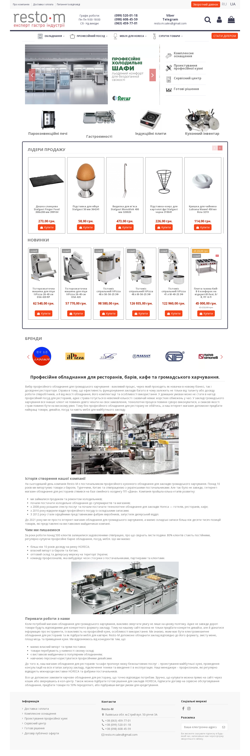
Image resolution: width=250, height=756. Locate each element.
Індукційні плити (150, 133)
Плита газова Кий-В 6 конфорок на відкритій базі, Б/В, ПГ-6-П (206, 293)
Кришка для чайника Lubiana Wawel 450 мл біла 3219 (203, 209)
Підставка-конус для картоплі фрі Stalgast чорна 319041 (164, 209)
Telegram (170, 19)
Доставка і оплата (43, 4)
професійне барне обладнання (71, 539)
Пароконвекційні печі (47, 133)
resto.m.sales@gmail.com (170, 23)
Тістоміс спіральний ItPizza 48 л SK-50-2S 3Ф (108, 291)
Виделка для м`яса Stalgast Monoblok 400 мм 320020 (125, 209)
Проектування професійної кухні (188, 67)
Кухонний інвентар (202, 133)
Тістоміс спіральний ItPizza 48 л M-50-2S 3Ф (141, 291)
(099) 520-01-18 (126, 15)
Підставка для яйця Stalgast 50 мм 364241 (85, 208)
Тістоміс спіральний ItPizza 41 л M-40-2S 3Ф (174, 291)
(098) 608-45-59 (126, 19)
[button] (225, 36)
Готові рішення (186, 89)
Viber (170, 15)
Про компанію (21, 4)
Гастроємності (99, 136)
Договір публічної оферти (41, 733)
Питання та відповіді (68, 4)
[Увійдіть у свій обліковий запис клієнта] (219, 19)
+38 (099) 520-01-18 (118, 725)
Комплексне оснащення (184, 54)
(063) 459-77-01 (126, 23)
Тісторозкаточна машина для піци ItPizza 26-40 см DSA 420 (76, 293)
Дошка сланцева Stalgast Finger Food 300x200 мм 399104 (47, 209)
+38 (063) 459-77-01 (118, 720)
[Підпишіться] (224, 727)
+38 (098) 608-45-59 (118, 729)
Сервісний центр (187, 78)
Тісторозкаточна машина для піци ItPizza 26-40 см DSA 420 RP (43, 293)
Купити (49, 227)
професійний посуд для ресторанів (48, 398)
